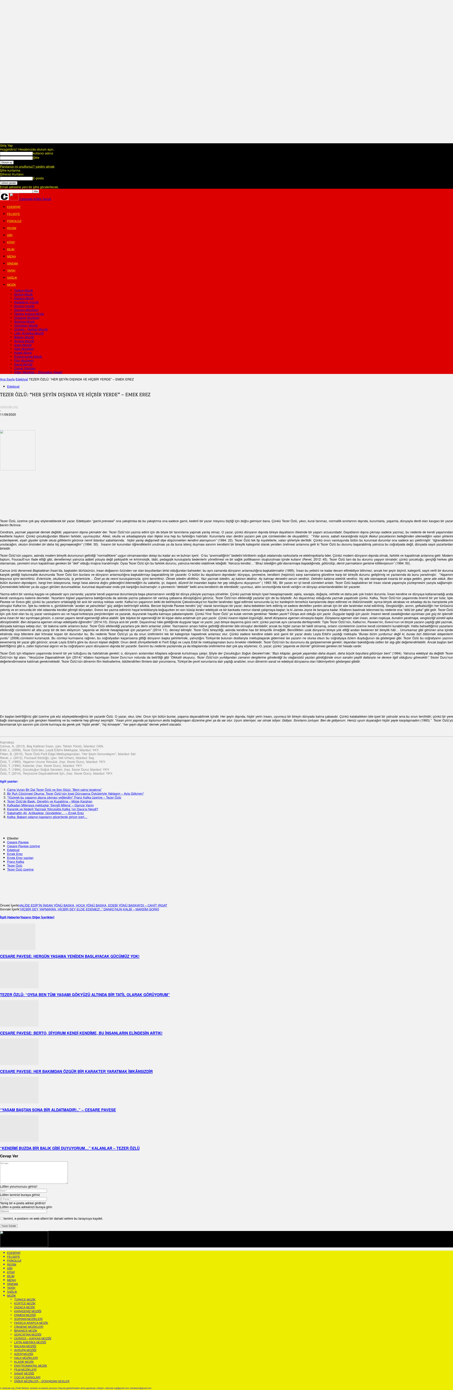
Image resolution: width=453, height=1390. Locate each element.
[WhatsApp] (44, 419)
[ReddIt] (69, 419)
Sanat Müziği (23, 364)
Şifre (36, 157)
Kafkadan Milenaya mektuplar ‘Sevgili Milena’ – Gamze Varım (50, 805)
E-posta (38, 178)
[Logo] (5, 199)
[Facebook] (6, 419)
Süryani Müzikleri (26, 309)
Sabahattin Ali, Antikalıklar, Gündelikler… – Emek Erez (45, 813)
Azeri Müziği (22, 344)
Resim (11, 228)
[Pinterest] (31, 419)
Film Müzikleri (24, 360)
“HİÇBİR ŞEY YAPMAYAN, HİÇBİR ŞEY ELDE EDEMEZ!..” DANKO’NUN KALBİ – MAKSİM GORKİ (89, 909)
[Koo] (259, 419)
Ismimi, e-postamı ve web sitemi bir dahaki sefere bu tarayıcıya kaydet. (53, 1218)
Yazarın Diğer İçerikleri (37, 917)
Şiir (10, 235)
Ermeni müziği (24, 306)
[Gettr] (246, 419)
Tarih (11, 271)
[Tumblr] (107, 419)
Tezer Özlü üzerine (20, 869)
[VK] (145, 419)
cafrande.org (9, 406)
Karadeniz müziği (26, 302)
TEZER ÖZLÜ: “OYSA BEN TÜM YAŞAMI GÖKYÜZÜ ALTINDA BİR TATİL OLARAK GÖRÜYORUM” (85, 994)
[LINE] (170, 419)
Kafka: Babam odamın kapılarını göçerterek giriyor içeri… (47, 816)
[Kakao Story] (234, 419)
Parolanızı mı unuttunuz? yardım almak (27, 166)
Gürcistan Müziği (26, 325)
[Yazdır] (95, 419)
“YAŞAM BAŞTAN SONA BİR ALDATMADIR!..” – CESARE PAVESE (58, 1109)
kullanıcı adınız (43, 153)
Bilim (10, 249)
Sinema (12, 263)
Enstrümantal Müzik (28, 356)
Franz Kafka (15, 861)
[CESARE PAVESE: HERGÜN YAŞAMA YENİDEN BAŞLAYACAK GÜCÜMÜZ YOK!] (17, 948)
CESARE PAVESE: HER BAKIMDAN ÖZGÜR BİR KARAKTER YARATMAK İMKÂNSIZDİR (76, 1071)
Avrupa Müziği (24, 341)
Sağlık (12, 278)
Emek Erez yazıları (20, 857)
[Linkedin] (57, 419)
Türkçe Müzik (23, 290)
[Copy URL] (221, 419)
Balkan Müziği (24, 337)
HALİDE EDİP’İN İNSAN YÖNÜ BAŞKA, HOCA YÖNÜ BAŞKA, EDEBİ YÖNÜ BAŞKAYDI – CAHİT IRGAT (92, 905)
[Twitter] (18, 419)
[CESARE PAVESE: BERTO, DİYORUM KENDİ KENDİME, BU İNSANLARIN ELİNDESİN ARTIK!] (19, 1025)
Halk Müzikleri (24, 348)
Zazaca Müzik (24, 298)
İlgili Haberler (10, 917)
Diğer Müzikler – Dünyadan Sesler (38, 372)
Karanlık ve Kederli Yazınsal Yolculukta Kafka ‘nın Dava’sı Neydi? (52, 809)
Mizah (11, 256)
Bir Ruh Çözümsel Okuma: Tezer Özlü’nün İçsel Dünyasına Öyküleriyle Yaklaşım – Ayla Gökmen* (75, 793)
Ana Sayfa (7, 379)
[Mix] (132, 419)
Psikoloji (14, 221)
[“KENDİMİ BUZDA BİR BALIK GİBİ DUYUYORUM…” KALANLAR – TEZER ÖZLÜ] (19, 1140)
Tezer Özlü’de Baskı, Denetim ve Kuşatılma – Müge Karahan (49, 801)
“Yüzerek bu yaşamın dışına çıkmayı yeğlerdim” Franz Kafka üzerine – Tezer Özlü (64, 797)
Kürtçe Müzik (23, 294)
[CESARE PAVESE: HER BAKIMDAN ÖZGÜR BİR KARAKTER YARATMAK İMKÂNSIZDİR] (19, 1063)
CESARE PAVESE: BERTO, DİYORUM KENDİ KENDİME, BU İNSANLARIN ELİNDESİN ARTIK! (81, 1033)
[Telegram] (120, 419)
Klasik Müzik (23, 352)
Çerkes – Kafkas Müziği (31, 329)
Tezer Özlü (14, 865)
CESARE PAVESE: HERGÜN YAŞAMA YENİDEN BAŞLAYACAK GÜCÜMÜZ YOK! (69, 956)
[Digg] (157, 419)
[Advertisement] (26, 493)
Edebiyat (14, 207)
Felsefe (13, 214)
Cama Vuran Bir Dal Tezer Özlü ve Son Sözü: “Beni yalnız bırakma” (54, 789)
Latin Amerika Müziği (29, 333)
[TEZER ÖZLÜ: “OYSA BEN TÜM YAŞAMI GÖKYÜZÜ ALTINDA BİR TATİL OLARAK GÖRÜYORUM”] (19, 987)
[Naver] (195, 419)
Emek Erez (15, 853)
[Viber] (183, 419)
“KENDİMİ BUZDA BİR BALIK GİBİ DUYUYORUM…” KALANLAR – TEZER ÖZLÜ (70, 1148)
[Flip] (208, 419)
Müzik (11, 285)
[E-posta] (82, 419)
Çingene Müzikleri (26, 317)
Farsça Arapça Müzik (29, 313)
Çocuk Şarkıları (25, 368)
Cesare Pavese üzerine (23, 846)
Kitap (11, 242)
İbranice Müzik (24, 321)
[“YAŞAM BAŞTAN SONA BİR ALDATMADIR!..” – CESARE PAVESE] (19, 1102)
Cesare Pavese (18, 842)
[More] (272, 420)
